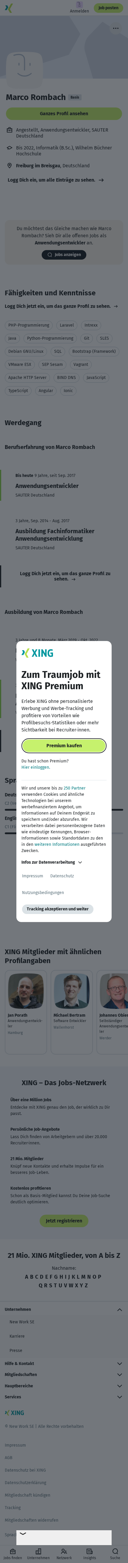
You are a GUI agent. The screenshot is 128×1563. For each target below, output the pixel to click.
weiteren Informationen (57, 844)
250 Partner (74, 788)
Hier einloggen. (35, 767)
